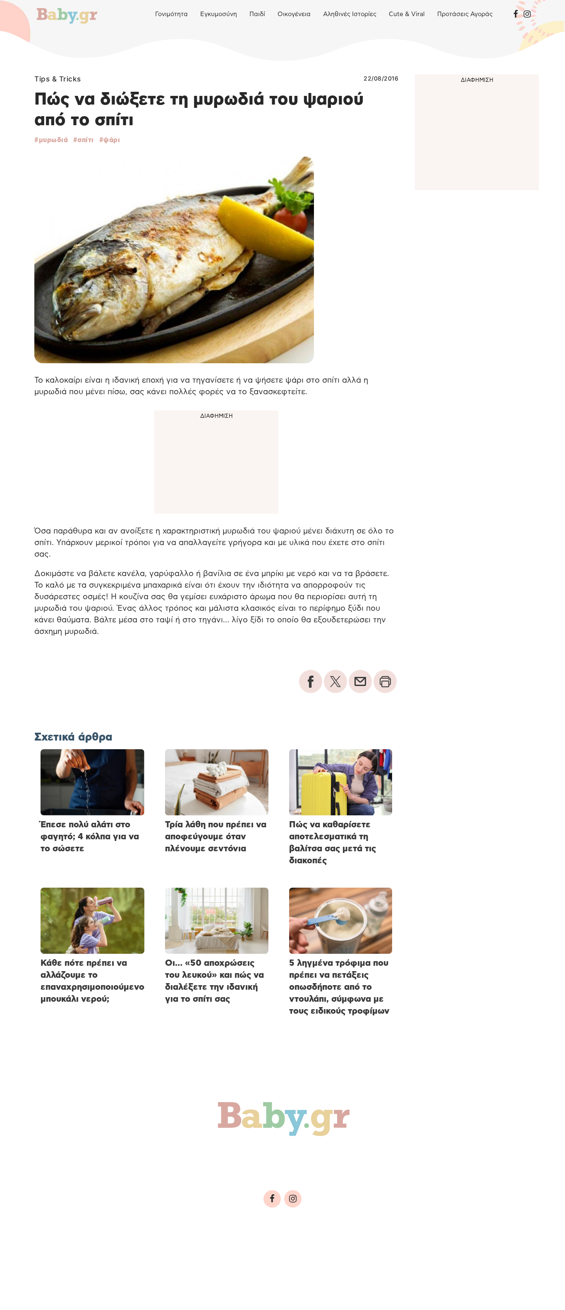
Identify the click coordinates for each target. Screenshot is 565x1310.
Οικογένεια (294, 14)
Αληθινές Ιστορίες (349, 14)
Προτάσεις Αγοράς (465, 14)
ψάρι (111, 140)
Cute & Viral (407, 14)
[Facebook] (515, 14)
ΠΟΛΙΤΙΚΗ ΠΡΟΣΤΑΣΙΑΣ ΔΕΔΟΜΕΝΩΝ (196, 1255)
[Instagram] (527, 14)
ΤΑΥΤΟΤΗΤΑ (57, 1255)
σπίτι (85, 140)
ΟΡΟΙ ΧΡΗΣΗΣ (106, 1255)
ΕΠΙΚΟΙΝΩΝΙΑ (285, 1255)
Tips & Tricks (57, 79)
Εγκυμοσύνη (218, 14)
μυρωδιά (53, 140)
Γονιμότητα (171, 14)
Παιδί (257, 14)
